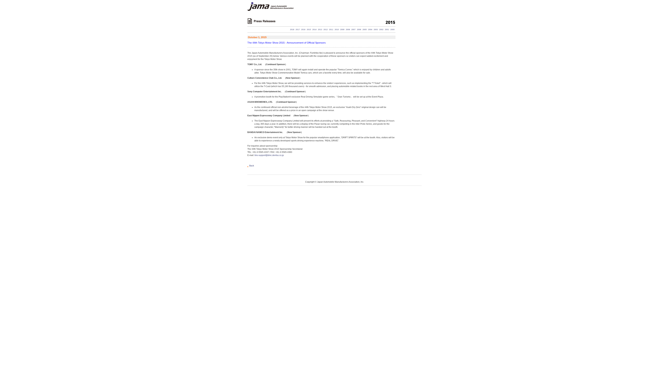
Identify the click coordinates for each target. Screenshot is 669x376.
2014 (314, 29)
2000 (392, 29)
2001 (387, 29)
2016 (303, 29)
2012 (326, 29)
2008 (348, 29)
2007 (353, 29)
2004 (370, 29)
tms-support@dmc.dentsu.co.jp (269, 155)
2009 (342, 29)
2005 (365, 29)
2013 (320, 29)
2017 (298, 29)
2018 (292, 29)
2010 (337, 29)
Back (251, 165)
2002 (381, 29)
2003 (376, 29)
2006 (359, 29)
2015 (309, 29)
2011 (331, 29)
